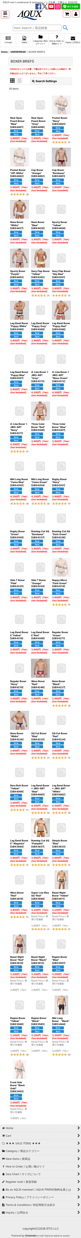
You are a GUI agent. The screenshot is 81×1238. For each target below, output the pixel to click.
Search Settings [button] (46, 81)
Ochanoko (31, 1235)
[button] (5, 14)
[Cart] (66, 13)
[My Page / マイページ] (75, 13)
